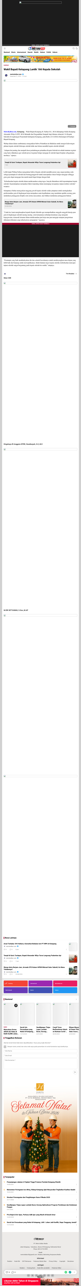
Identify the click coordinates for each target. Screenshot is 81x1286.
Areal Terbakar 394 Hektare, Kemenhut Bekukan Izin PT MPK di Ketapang (30, 944)
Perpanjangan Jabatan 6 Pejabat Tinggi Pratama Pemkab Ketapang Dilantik (34, 1182)
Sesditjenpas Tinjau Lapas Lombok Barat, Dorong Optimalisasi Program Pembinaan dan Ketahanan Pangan (42, 1206)
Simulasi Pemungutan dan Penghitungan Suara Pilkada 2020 (28, 1197)
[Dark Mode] (76, 48)
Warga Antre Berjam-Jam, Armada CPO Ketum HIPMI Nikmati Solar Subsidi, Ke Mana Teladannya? (34, 203)
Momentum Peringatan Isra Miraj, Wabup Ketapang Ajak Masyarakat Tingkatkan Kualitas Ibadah (41, 1190)
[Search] (73, 48)
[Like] (6, 1272)
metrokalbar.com (16, 74)
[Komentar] (12, 1272)
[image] (73, 947)
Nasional (9, 999)
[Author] (6, 75)
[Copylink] (70, 1272)
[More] (66, 949)
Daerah (6, 65)
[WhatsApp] (66, 1272)
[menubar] (5, 48)
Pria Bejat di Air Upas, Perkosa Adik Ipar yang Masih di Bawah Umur (31, 1215)
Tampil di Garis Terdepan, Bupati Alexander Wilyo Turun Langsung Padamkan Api (32, 162)
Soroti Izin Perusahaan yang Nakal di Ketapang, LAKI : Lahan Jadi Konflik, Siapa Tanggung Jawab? (42, 1222)
